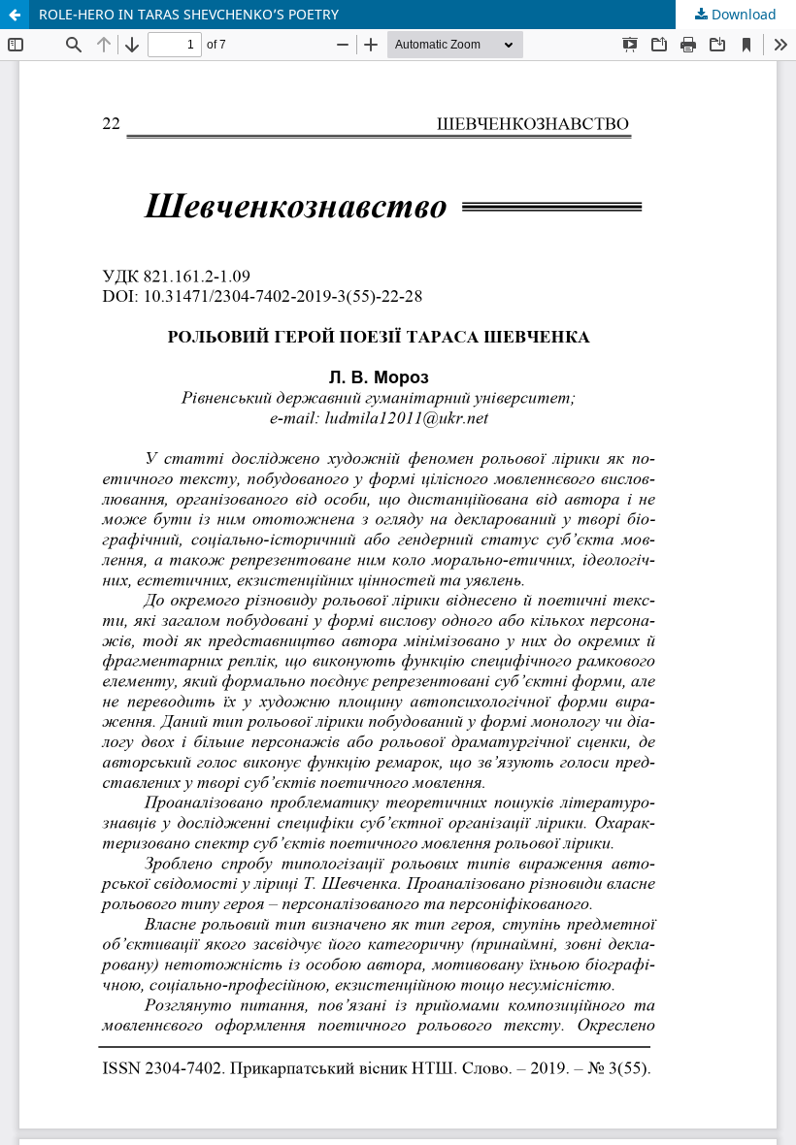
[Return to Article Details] (14, 14)
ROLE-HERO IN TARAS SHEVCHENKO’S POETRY (189, 14)
